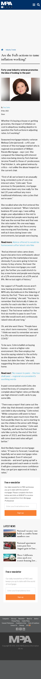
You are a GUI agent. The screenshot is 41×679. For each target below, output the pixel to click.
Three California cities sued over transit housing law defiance (26, 558)
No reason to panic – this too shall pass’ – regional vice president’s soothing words (20, 376)
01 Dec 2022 (5, 111)
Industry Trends (11, 50)
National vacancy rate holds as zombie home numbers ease (27, 534)
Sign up (20, 513)
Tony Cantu (6, 107)
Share (3, 114)
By (5, 107)
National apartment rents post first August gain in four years (26, 546)
